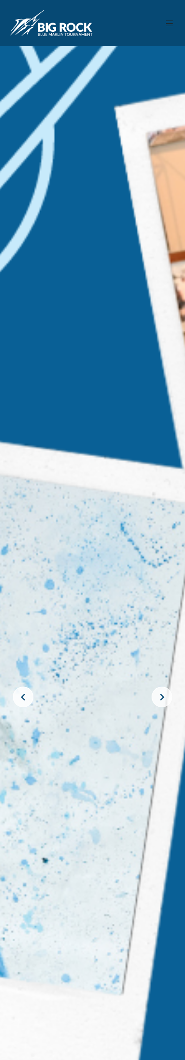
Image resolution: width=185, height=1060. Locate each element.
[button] (169, 23)
